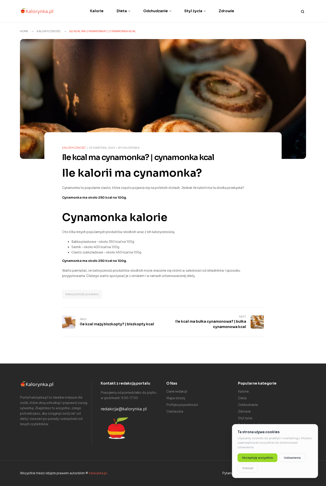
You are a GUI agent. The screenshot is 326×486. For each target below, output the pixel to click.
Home (24, 31)
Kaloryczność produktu (82, 294)
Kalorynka (130, 147)
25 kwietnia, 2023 (102, 147)
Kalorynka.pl (98, 473)
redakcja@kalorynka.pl (124, 409)
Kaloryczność (49, 31)
